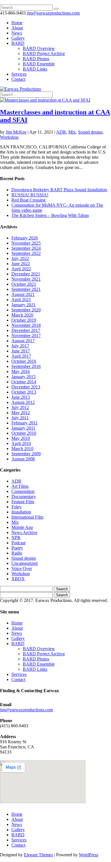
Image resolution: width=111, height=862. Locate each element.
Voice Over (21, 568)
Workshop (9, 137)
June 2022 (20, 263)
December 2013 (25, 386)
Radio (16, 553)
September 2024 (26, 248)
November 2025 (26, 243)
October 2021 (23, 284)
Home (16, 22)
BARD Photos (36, 58)
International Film (27, 517)
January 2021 (23, 304)
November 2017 (26, 335)
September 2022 (26, 253)
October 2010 (23, 433)
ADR (61, 132)
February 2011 (24, 422)
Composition (22, 491)
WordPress (88, 854)
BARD (17, 43)
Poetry (17, 547)
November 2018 (26, 325)
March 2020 (22, 315)
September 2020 (26, 309)
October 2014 (23, 381)
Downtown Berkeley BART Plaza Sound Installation (59, 189)
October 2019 (23, 320)
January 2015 (23, 376)
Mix (72, 132)
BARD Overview (39, 48)
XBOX (18, 578)
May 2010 (20, 438)
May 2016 (20, 371)
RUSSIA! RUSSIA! (29, 194)
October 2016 (23, 361)
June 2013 (20, 397)
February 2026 (24, 237)
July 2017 (20, 345)
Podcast (18, 542)
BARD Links (35, 69)
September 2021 (26, 289)
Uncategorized (24, 563)
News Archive (24, 532)
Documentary (23, 496)
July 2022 (20, 258)
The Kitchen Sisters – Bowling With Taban (50, 215)
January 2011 (23, 428)
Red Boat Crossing (28, 200)
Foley (16, 506)
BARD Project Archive (44, 53)
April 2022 (21, 268)
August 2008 (23, 458)
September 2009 (26, 453)
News (16, 33)
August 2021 (23, 294)
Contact (18, 79)
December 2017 (25, 330)
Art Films (19, 486)
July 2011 (20, 417)
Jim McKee (16, 132)
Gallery (18, 38)
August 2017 (23, 340)
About (17, 27)
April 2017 (21, 356)
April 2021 (21, 299)
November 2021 (26, 279)
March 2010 (22, 448)
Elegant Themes (38, 854)
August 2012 (23, 402)
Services (18, 74)
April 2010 (21, 443)
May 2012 (20, 412)
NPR (15, 537)
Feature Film (22, 501)
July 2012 (20, 407)
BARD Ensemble (39, 63)
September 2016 (26, 366)
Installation (21, 511)
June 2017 (20, 351)
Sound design (90, 132)
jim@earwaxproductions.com (26, 709)
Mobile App (22, 527)
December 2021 (25, 273)
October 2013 (23, 392)
